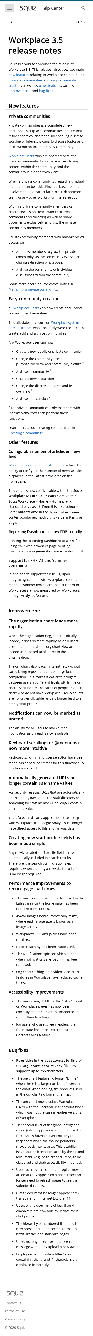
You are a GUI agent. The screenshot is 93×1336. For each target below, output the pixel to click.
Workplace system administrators (35, 465)
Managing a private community (33, 289)
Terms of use (15, 1311)
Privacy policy (15, 1319)
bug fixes (46, 90)
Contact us (13, 1303)
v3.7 (79, 22)
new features (19, 74)
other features (50, 85)
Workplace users (21, 156)
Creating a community (26, 433)
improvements (20, 90)
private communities (27, 80)
